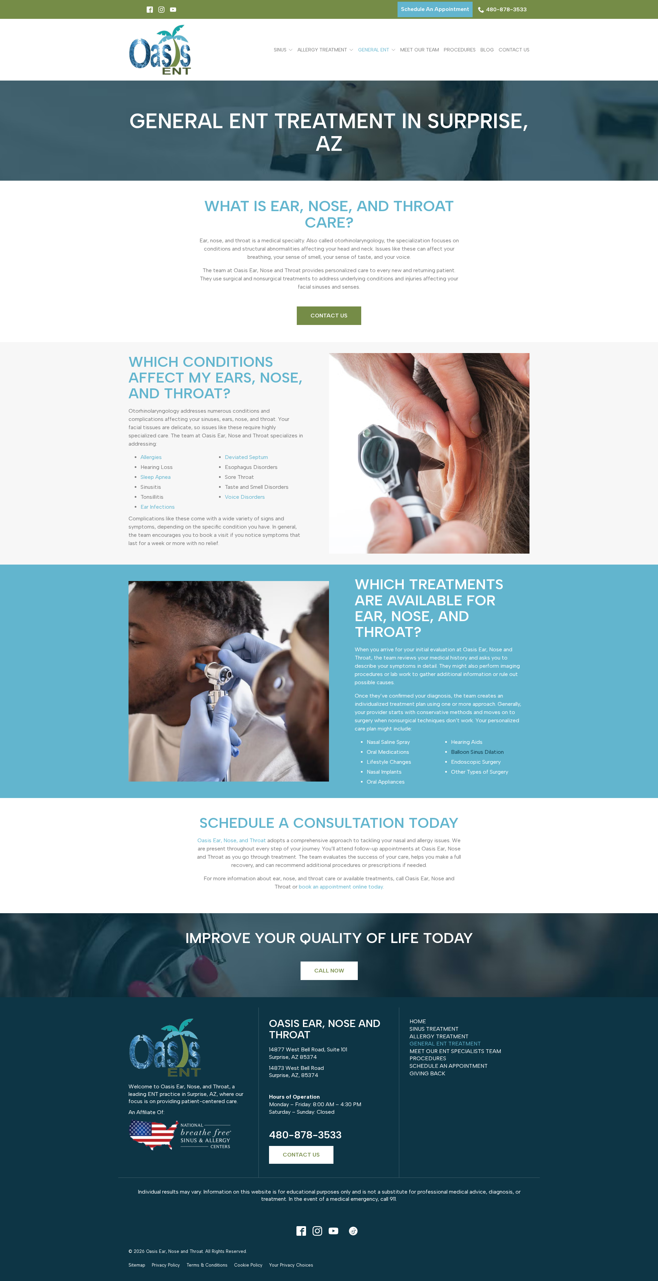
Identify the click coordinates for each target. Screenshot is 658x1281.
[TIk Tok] (353, 1230)
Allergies (151, 457)
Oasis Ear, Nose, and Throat (231, 840)
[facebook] (301, 1230)
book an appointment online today (341, 886)
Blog (487, 50)
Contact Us (514, 50)
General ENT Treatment (445, 1043)
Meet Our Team (419, 50)
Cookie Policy (248, 1265)
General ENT (373, 50)
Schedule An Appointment (435, 9)
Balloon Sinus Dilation (477, 752)
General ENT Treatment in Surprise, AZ (329, 132)
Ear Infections (158, 507)
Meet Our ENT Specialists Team (455, 1051)
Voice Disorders (245, 497)
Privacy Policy (166, 1265)
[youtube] (333, 1230)
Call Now (329, 970)
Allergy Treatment (322, 50)
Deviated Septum (246, 457)
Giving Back (427, 1073)
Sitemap (137, 1265)
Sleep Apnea (156, 477)
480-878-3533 (506, 9)
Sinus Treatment (434, 1029)
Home (418, 1021)
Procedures (460, 50)
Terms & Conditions (207, 1265)
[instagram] (317, 1230)
